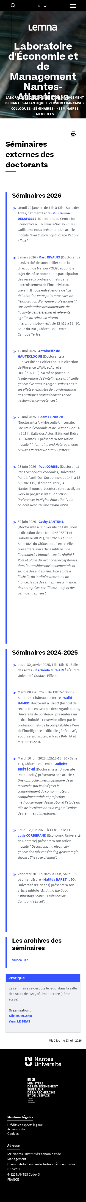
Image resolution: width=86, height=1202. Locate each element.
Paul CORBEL (49, 466)
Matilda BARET (55, 879)
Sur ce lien (20, 960)
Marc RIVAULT (49, 257)
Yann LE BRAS (19, 1021)
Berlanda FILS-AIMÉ (51, 670)
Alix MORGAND (20, 1015)
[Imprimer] (73, 134)
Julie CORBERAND (32, 835)
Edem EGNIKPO (50, 417)
